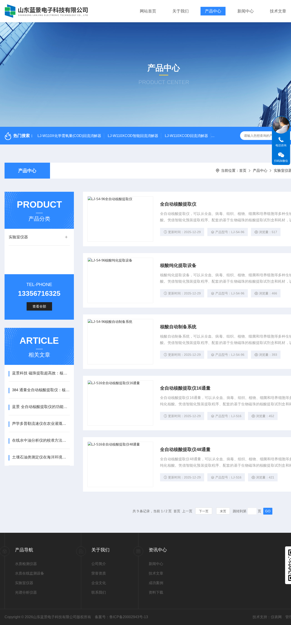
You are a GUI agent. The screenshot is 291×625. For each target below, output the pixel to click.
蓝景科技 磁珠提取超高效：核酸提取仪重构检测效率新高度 (41, 373)
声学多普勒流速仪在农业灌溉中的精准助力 (41, 423)
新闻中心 (245, 11)
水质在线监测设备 (29, 573)
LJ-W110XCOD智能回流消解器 (133, 136)
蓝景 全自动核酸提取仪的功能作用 (41, 407)
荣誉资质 (98, 573)
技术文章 (278, 11)
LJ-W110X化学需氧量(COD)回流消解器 (69, 136)
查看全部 (39, 306)
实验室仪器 (18, 237)
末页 (223, 511)
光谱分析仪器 (26, 592)
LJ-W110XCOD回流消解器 (186, 136)
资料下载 (156, 592)
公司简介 (98, 564)
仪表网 (276, 617)
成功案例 (156, 583)
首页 (242, 170)
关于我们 (180, 11)
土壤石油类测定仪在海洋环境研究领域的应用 (41, 457)
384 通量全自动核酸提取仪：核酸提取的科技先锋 (41, 390)
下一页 (203, 511)
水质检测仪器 (26, 564)
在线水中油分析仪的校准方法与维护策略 (41, 440)
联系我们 (98, 592)
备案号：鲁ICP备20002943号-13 (121, 617)
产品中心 (213, 11)
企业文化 (98, 583)
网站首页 (148, 11)
